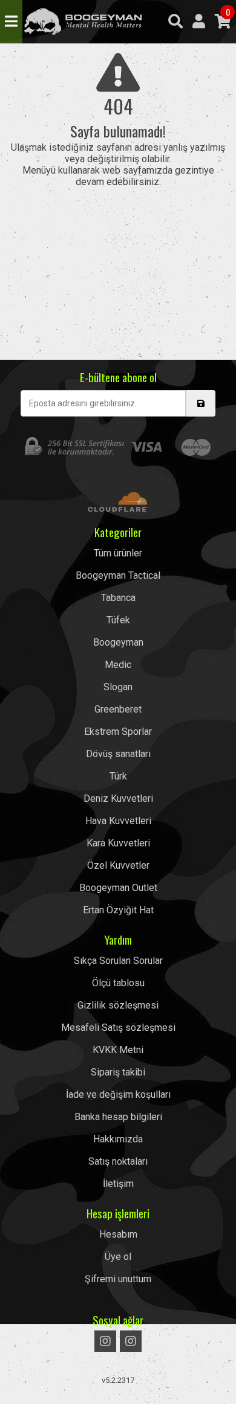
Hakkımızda (118, 1139)
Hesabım (118, 1234)
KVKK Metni (118, 1050)
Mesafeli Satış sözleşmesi (118, 1027)
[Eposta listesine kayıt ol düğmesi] (200, 403)
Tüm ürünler (118, 553)
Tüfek (118, 620)
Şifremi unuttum (118, 1279)
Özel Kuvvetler (118, 865)
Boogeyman (118, 642)
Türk (118, 776)
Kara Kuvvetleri (118, 843)
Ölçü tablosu (118, 983)
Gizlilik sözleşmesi (118, 1005)
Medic (118, 664)
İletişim (118, 1183)
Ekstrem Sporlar (118, 731)
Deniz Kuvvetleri (118, 798)
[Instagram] (105, 1341)
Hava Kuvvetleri (118, 820)
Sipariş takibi (118, 1072)
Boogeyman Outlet (118, 887)
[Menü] (11, 21)
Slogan (118, 687)
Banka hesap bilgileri (118, 1116)
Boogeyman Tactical (82, 21)
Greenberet (118, 709)
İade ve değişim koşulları (118, 1094)
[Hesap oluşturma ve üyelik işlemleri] (199, 21)
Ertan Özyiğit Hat (118, 910)
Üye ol (118, 1256)
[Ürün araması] (175, 21)
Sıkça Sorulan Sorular (118, 960)
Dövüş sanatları (118, 754)
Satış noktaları (118, 1161)
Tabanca (118, 597)
